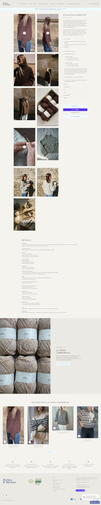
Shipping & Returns (56, 487)
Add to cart (75, 106)
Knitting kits (24, 3)
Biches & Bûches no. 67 (63, 432)
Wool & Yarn (33, 3)
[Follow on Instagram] (3, 495)
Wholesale (55, 491)
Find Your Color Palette (73, 3)
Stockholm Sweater (13, 445)
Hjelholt (52, 3)
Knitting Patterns (43, 3)
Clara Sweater (87, 439)
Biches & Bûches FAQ (57, 483)
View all (50, 452)
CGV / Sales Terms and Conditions (59, 489)
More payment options (75, 112)
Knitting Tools (61, 3)
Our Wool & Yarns (56, 485)
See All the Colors (63, 363)
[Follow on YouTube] (6, 495)
